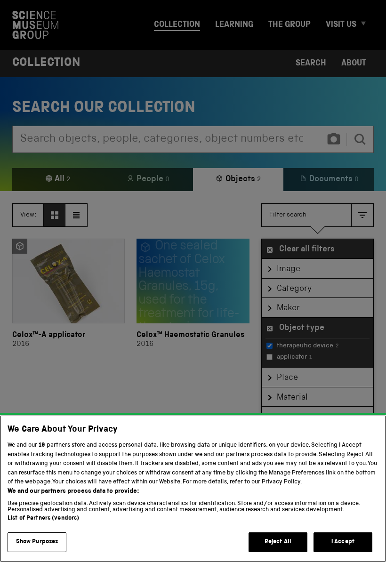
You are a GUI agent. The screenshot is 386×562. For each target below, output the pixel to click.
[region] (193, 488)
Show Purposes (37, 542)
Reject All (278, 542)
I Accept (342, 542)
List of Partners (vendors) (43, 518)
